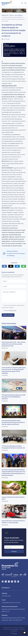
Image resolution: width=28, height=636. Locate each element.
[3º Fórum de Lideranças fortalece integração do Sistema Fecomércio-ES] (14, 437)
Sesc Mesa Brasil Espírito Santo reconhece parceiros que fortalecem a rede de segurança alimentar (13, 422)
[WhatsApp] (23, 266)
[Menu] (25, 3)
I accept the (10, 310)
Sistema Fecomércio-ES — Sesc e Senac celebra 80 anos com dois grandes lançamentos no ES (14, 344)
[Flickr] (18, 581)
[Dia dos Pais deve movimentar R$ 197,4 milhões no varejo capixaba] (14, 511)
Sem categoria (18, 15)
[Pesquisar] (22, 3)
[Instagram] (9, 581)
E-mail (5, 286)
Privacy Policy (13, 310)
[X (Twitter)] (10, 266)
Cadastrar (14, 551)
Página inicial (5, 15)
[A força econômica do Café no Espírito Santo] (14, 488)
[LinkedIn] (17, 266)
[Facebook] (4, 266)
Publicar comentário (8, 315)
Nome (5, 281)
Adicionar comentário (9, 292)
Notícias (11, 15)
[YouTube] (12, 581)
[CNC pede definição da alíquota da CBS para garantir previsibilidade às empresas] (14, 385)
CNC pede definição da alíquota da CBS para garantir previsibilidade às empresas (13, 397)
